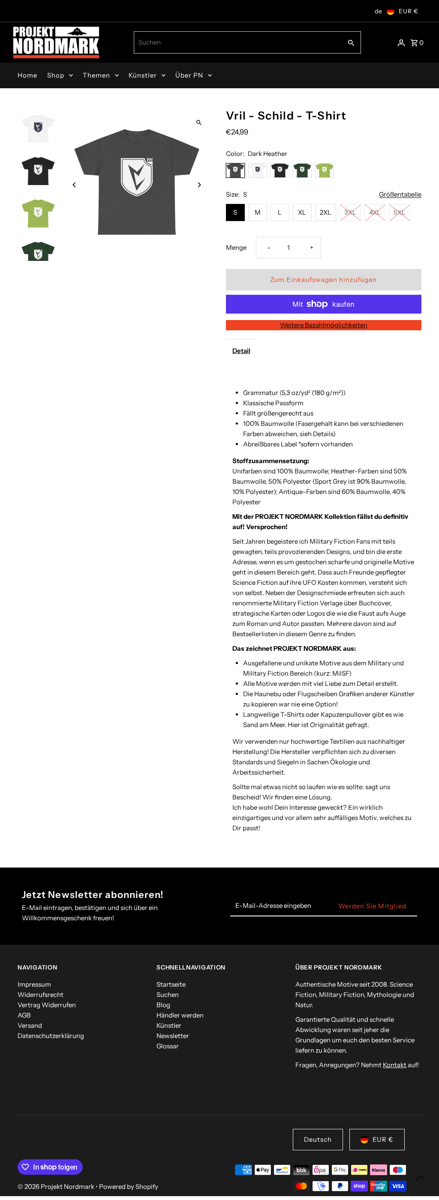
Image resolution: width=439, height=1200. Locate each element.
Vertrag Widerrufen (47, 1005)
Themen (96, 75)
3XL (350, 212)
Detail (241, 351)
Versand (30, 1025)
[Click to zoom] (199, 122)
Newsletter (172, 1036)
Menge (236, 247)
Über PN (189, 75)
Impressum (34, 984)
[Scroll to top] (420, 1177)
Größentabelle (400, 194)
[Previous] (74, 185)
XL (302, 212)
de (378, 11)
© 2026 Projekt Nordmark (57, 1186)
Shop (55, 75)
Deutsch (318, 1139)
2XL (325, 212)
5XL (400, 212)
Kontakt (394, 1065)
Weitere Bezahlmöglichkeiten (323, 325)
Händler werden (180, 1015)
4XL (375, 212)
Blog (163, 1005)
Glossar (167, 1046)
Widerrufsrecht (40, 995)
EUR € (408, 11)
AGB (24, 1015)
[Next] (199, 185)
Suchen (167, 995)
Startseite (171, 984)
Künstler (143, 75)
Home (27, 75)
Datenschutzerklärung (51, 1036)
